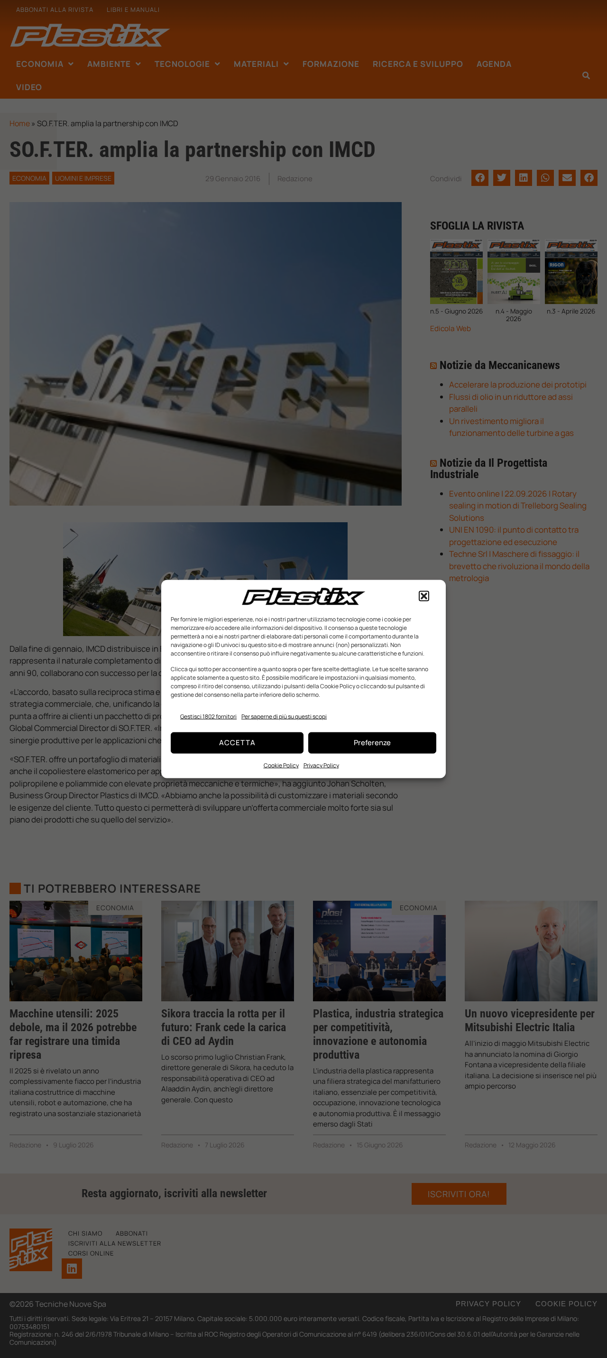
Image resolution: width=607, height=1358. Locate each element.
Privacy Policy (321, 765)
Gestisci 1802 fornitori (208, 716)
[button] (424, 596)
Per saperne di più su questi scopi (284, 716)
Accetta (237, 743)
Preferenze (372, 743)
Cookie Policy (281, 765)
